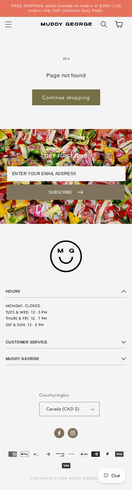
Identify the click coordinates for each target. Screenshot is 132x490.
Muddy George (84, 478)
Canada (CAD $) (63, 409)
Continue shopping (66, 97)
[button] (8, 24)
